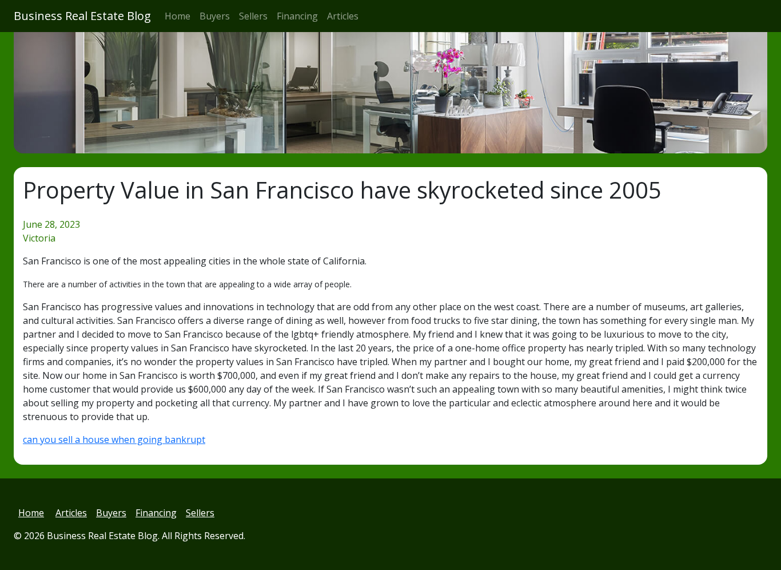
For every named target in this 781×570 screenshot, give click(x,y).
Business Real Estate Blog (82, 15)
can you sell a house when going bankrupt (114, 439)
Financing (297, 16)
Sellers (253, 16)
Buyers (215, 16)
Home (177, 16)
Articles (342, 16)
